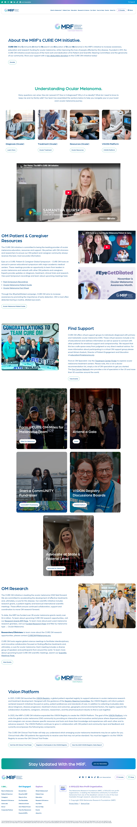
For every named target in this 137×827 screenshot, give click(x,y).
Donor (3, 807)
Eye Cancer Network (81, 369)
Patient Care (66, 10)
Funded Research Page (36, 624)
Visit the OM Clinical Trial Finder (21, 745)
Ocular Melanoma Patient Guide (17, 285)
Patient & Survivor (7, 794)
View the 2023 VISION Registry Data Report (87, 745)
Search (132, 2)
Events (107, 10)
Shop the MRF (23, 794)
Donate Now (22, 791)
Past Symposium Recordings (15, 282)
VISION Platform (80, 505)
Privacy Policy (73, 803)
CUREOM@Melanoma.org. (39, 635)
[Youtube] (11, 2)
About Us (112, 10)
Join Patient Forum (25, 807)
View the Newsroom (25, 810)
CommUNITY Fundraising (29, 505)
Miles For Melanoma (28, 441)
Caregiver (4, 797)
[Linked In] (14, 2)
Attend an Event (24, 803)
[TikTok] (17, 2)
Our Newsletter (23, 800)
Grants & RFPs (23, 813)
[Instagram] (8, 2)
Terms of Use (85, 803)
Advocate (4, 803)
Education (74, 10)
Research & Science (83, 10)
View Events (74, 379)
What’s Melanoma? (56, 10)
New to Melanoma (7, 791)
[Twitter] (2, 2)
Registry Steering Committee (77, 701)
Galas (76, 441)
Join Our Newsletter (100, 764)
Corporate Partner (7, 810)
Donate (12, 62)
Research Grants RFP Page (16, 621)
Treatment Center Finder (106, 361)
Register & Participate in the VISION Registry (51, 745)
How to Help (100, 10)
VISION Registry (43, 698)
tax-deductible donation (57, 56)
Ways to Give (23, 797)
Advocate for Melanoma (55, 568)
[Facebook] (5, 2)
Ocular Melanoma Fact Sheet (16, 288)
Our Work (93, 10)
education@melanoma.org (82, 355)
